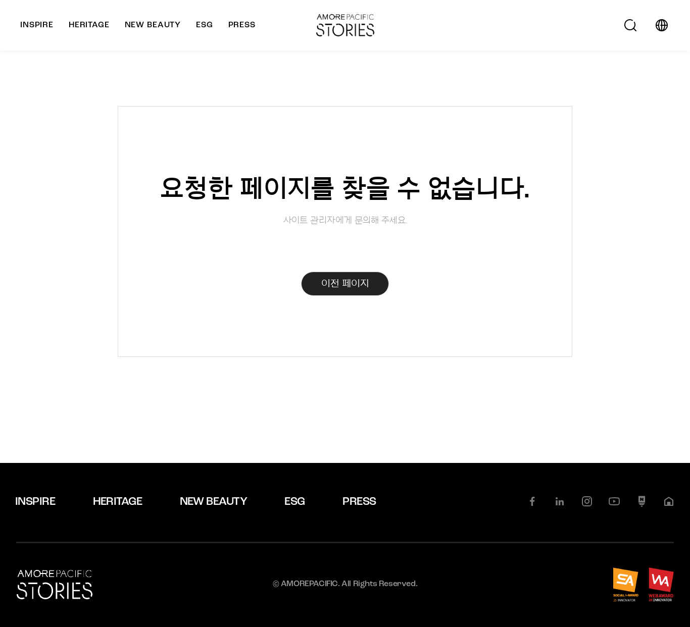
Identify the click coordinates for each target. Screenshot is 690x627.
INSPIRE (35, 502)
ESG (294, 502)
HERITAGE (117, 502)
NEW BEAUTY (214, 502)
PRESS (359, 502)
